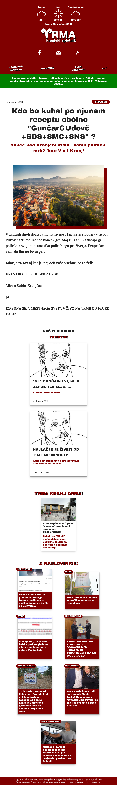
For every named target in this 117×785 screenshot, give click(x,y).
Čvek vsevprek (79, 68)
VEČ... (105, 68)
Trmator (101, 102)
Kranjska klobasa (16, 68)
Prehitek (47, 68)
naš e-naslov (99, 779)
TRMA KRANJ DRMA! (58, 493)
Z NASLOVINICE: (58, 563)
